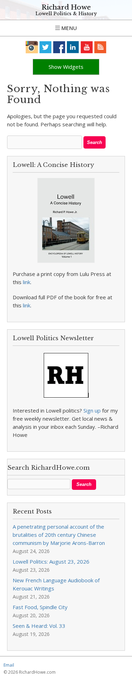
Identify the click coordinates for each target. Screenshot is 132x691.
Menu (68, 27)
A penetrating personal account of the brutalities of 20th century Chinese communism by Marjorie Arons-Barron (59, 534)
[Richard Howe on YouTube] (87, 47)
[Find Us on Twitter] (45, 47)
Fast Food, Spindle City (40, 607)
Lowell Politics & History (66, 13)
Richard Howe (66, 7)
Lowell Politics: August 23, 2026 (51, 561)
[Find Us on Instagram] (32, 47)
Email (9, 665)
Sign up (92, 410)
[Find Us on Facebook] (59, 47)
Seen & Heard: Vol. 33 (39, 625)
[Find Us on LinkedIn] (73, 47)
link (26, 282)
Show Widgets (66, 66)
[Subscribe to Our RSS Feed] (100, 47)
